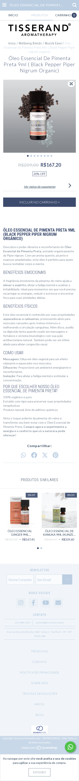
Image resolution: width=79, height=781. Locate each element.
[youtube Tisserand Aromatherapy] (46, 602)
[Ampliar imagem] (71, 84)
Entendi (39, 772)
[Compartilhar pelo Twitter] (45, 455)
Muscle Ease (53, 43)
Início (12, 43)
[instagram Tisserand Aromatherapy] (21, 602)
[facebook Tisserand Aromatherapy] (33, 602)
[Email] (58, 602)
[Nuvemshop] (39, 748)
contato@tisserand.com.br (50, 622)
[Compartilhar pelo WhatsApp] (23, 455)
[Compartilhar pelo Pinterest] (55, 455)
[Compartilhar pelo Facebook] (34, 455)
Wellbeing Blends (30, 43)
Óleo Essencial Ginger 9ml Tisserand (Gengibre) (20, 532)
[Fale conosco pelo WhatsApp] (70, 746)
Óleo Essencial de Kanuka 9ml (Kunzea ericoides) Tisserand (59, 532)
